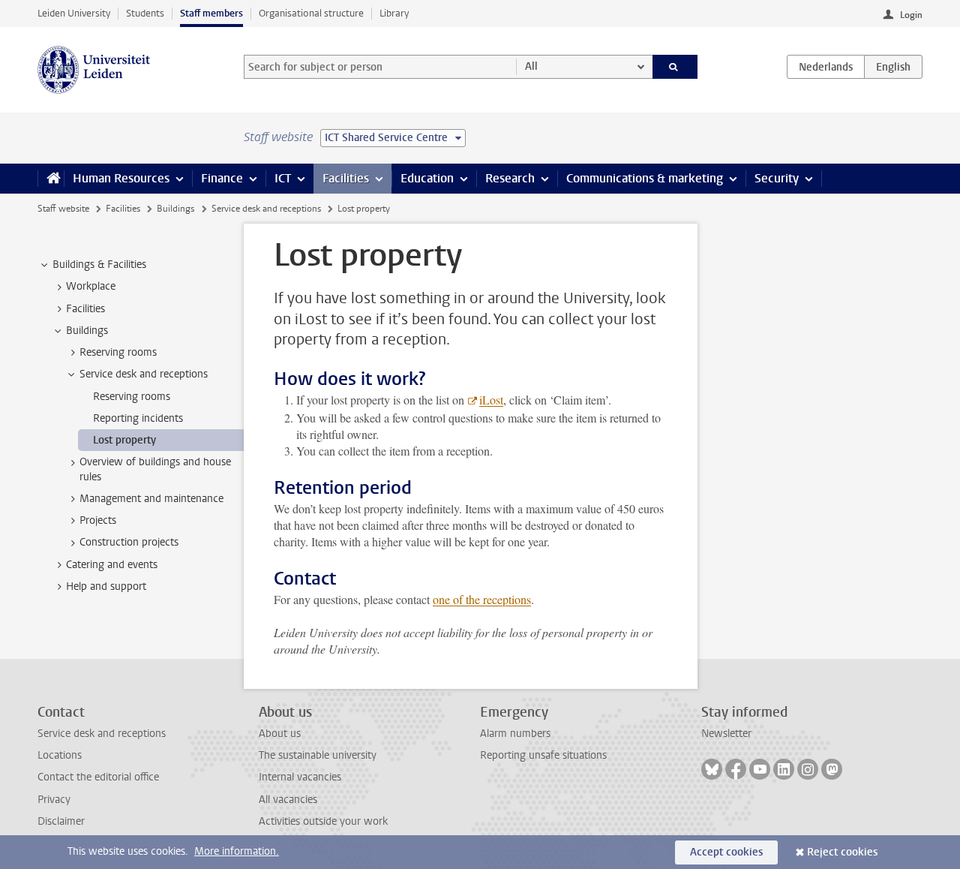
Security (776, 178)
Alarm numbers (515, 733)
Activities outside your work (323, 821)
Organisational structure (311, 13)
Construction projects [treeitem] (129, 542)
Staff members (211, 13)
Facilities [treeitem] (85, 309)
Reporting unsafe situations (543, 755)
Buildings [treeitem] (87, 330)
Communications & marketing (644, 178)
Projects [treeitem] (98, 520)
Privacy (54, 799)
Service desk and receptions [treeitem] (144, 374)
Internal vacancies (300, 777)
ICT (282, 178)
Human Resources (121, 178)
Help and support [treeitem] (106, 586)
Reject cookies (842, 852)
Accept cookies (726, 852)
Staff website (63, 209)
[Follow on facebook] (735, 769)
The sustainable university (317, 755)
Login (911, 15)
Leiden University (74, 13)
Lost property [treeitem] (124, 440)
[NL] (826, 67)
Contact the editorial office (98, 777)
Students (145, 13)
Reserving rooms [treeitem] (118, 352)
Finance (222, 178)
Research (510, 178)
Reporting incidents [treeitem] (138, 418)
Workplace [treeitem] (91, 286)
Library (394, 13)
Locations (60, 755)
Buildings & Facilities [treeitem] (99, 264)
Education (427, 178)
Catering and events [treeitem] (112, 565)
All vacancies (288, 799)
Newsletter (726, 733)
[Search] (675, 67)
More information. (236, 851)
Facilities (345, 178)
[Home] (51, 179)
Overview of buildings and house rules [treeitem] (155, 469)
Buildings (175, 209)
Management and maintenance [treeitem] (152, 499)
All (531, 66)
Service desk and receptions (266, 209)
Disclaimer (61, 821)
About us (280, 733)
